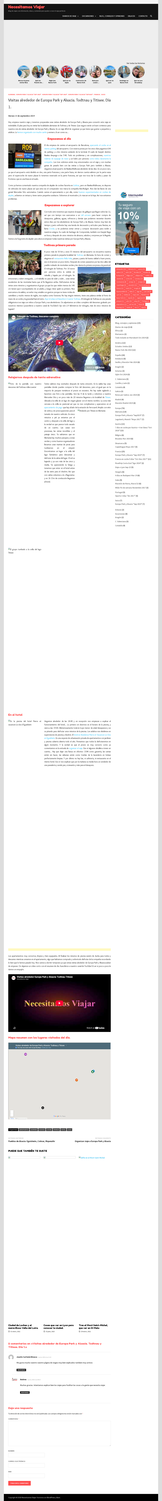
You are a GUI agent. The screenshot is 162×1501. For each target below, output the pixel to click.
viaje (143, 307)
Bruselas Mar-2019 (122, 438)
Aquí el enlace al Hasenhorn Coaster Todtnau (62, 299)
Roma (141, 304)
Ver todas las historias (136, 63)
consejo (132, 282)
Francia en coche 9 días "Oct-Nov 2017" (131, 459)
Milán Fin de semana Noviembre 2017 (130, 487)
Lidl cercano (86, 215)
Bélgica (129, 275)
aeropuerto (24, 1130)
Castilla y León (121, 383)
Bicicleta (137, 272)
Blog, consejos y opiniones (112, 16)
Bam (58, 1497)
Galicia (118, 391)
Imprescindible (121, 291)
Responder (21, 1370)
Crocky (52, 228)
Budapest (120, 275)
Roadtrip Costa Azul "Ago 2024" (128, 463)
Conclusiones (121, 282)
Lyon (118, 295)
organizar (141, 298)
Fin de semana (144, 285)
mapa (136, 295)
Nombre (11, 1451)
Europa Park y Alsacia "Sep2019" (80, 94)
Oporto (131, 298)
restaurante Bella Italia (63, 258)
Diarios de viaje (69, 16)
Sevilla (129, 307)
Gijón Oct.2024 (121, 374)
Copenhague (121, 285)
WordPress (51, 1497)
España (118, 355)
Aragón (118, 367)
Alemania (11, 94)
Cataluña (118, 387)
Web (9, 1472)
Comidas (138, 279)
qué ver (132, 304)
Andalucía (119, 358)
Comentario (13, 1419)
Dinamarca (119, 443)
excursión (132, 285)
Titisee (107, 397)
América (118, 343)
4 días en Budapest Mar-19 (126, 475)
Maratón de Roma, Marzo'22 (127, 483)
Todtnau (80, 255)
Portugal (145, 301)
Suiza (103, 94)
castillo (148, 275)
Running (120, 307)
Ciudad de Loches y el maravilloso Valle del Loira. (23, 1326)
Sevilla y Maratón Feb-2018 (126, 362)
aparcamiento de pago (53, 407)
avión (128, 272)
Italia (131, 291)
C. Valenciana (120, 379)
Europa (118, 408)
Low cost (147, 291)
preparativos (121, 304)
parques (120, 301)
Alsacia (42, 1130)
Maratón (145, 295)
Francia (97, 94)
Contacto (143, 16)
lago (69, 1130)
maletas (127, 295)
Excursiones (88, 16)
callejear (139, 275)
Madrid (118, 399)
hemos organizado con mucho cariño (32, 132)
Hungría (137, 288)
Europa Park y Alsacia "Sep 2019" (28, 94)
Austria (118, 424)
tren (137, 307)
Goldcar (76, 185)
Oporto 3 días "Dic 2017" (125, 496)
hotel (63, 1130)
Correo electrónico (16, 1461)
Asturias (118, 371)
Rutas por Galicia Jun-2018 (126, 395)
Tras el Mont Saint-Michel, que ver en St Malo (93, 1326)
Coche (49, 1130)
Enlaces (131, 16)
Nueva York (121, 298)
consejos (141, 282)
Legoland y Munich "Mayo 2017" (128, 419)
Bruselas (146, 272)
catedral (119, 279)
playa (137, 301)
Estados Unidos (121, 346)
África (117, 330)
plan (129, 301)
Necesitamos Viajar (26, 6)
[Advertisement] (81, 38)
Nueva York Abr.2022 (123, 350)
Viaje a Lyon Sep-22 (123, 467)
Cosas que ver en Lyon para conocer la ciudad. (59, 1326)
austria (119, 272)
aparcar (141, 269)
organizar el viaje (75, 748)
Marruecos (119, 334)
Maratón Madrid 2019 (124, 403)
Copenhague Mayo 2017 (125, 447)
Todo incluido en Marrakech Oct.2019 (130, 337)
